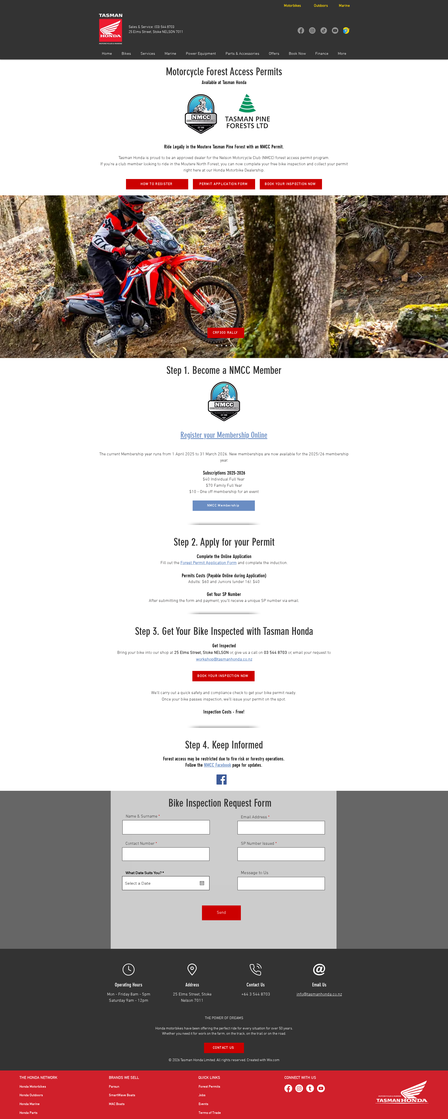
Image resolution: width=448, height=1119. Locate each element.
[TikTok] (323, 30)
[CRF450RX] (226, 345)
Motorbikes (292, 6)
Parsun (114, 1087)
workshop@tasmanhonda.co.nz (224, 659)
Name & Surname (141, 816)
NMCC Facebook (217, 765)
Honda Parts (28, 1113)
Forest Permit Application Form (208, 563)
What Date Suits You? (145, 873)
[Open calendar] (202, 883)
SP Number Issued (257, 844)
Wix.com (273, 1060)
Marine (344, 6)
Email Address (254, 817)
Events (203, 1104)
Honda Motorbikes (32, 1087)
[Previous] (28, 277)
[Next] (419, 277)
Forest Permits (209, 1087)
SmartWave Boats (122, 1095)
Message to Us (254, 873)
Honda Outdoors (31, 1095)
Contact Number (140, 844)
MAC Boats (116, 1104)
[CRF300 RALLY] (221, 345)
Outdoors (321, 6)
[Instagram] (312, 30)
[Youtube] (335, 30)
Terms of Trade (210, 1113)
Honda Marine (29, 1104)
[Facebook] (301, 30)
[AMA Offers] (231, 345)
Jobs (202, 1095)
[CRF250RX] (217, 345)
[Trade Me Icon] (346, 30)
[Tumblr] (310, 1088)
